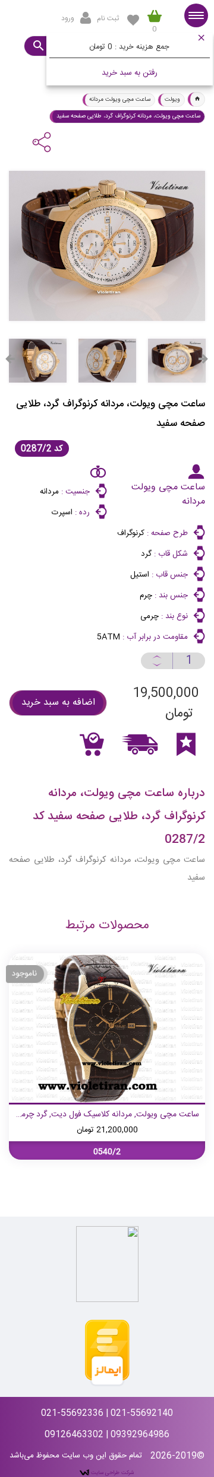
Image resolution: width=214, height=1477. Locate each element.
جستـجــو (37, 46)
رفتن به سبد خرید (130, 72)
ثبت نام (108, 18)
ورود (67, 18)
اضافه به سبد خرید (58, 703)
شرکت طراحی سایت (111, 1473)
